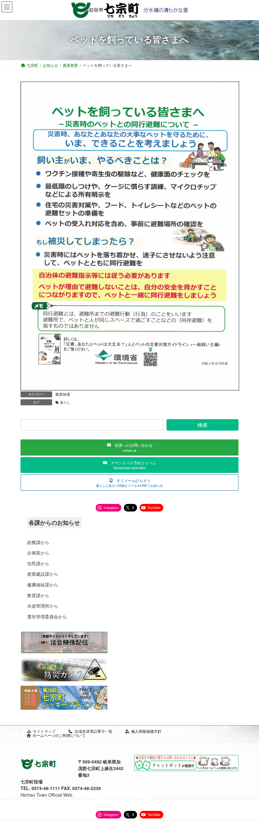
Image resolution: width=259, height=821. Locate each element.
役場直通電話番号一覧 (93, 731)
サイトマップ (44, 731)
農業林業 (62, 394)
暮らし (65, 402)
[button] (129, 447)
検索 (202, 424)
